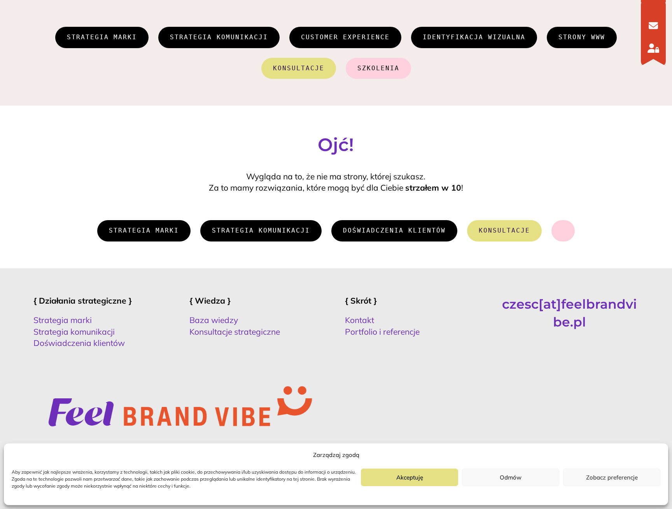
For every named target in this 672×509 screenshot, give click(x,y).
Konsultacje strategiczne (234, 332)
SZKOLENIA (378, 68)
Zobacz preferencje (612, 477)
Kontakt (359, 320)
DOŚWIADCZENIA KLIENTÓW (394, 230)
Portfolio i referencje (382, 332)
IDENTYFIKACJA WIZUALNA (474, 37)
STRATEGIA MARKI (102, 37)
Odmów (511, 477)
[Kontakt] (653, 25)
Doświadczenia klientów (79, 343)
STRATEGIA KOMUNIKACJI (219, 37)
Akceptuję (409, 477)
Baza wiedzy (213, 320)
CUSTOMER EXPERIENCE (345, 37)
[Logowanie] (653, 48)
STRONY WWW (581, 37)
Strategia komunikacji (74, 332)
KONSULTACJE (298, 68)
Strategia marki (62, 320)
